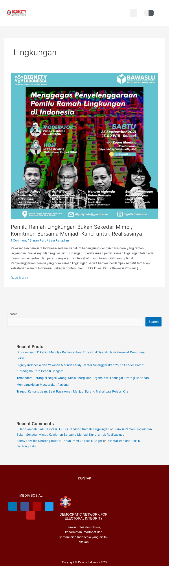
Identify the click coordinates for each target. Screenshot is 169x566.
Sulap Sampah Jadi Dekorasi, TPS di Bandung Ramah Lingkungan (63, 429)
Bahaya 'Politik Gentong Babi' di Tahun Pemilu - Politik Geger (59, 440)
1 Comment (19, 240)
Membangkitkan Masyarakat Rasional (43, 384)
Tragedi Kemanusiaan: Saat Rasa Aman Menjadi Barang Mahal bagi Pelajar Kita (72, 391)
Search (12, 314)
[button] (133, 13)
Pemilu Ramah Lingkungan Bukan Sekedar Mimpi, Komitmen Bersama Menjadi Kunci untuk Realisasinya (76, 230)
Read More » (20, 277)
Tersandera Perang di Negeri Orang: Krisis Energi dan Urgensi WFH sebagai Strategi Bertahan (83, 378)
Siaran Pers (38, 240)
